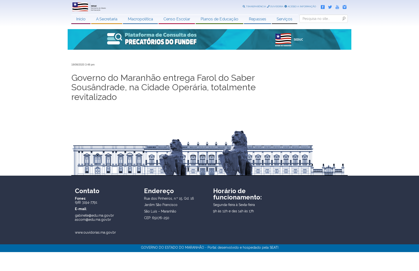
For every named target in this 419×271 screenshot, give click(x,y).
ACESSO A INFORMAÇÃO (301, 6)
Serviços (284, 18)
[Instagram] (343, 6)
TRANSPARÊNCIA (255, 6)
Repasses (257, 18)
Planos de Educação (219, 18)
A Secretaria (106, 18)
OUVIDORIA (276, 6)
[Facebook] (321, 6)
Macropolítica (140, 18)
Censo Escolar (176, 18)
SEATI (274, 247)
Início (81, 18)
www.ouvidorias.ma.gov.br (95, 232)
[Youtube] (336, 6)
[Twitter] (329, 6)
